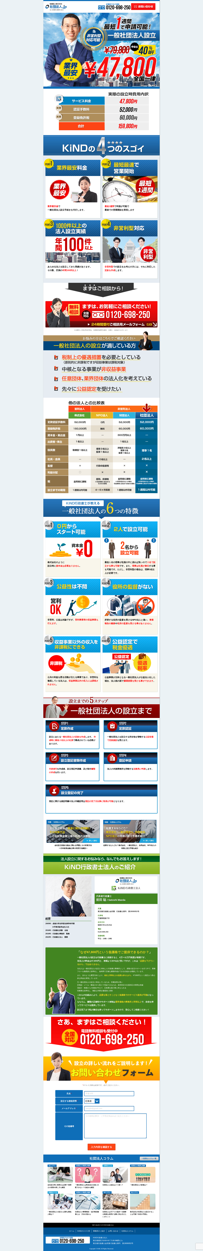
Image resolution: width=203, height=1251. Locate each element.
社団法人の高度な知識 (83, 1165)
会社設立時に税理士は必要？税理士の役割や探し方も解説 (59, 1186)
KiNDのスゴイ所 (83, 1231)
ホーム (71, 1231)
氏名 (69, 1093)
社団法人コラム (127, 1231)
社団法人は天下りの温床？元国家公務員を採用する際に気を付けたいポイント (114, 1214)
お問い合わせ (113, 1231)
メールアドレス (69, 1108)
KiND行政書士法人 (108, 1225)
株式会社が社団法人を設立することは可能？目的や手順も (142, 1213)
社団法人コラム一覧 (149, 1158)
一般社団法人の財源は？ (138, 1185)
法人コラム (52, 1165)
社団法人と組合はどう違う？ (113, 1185)
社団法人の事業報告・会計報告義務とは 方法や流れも (87, 1213)
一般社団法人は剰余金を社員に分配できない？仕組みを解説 (87, 1186)
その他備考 (69, 1126)
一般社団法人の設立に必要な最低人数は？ (59, 1213)
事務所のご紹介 (99, 1231)
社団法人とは (108, 1165)
